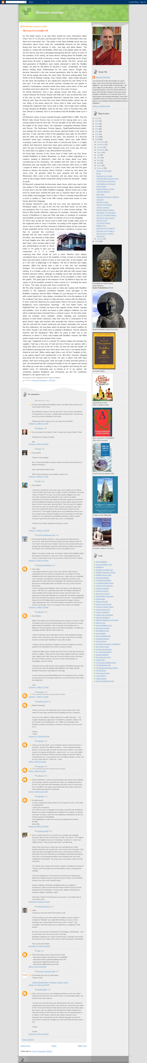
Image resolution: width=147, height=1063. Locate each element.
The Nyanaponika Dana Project (107, 668)
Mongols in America (103, 628)
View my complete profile (101, 106)
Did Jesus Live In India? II (105, 231)
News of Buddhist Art (103, 636)
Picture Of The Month (103, 171)
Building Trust (101, 226)
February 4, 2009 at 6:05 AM (38, 444)
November (101, 144)
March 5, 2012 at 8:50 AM (37, 967)
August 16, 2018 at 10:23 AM (39, 1034)
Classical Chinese (102, 591)
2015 (97, 124)
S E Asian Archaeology (104, 649)
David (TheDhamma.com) (46, 535)
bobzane (40, 428)
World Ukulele (42, 989)
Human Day (100, 236)
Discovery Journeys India (46, 971)
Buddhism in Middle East (104, 570)
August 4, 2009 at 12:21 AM (38, 792)
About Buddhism (101, 562)
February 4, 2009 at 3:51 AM (38, 423)
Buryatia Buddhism (102, 578)
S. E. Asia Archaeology (104, 652)
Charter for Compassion (104, 585)
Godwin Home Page (103, 609)
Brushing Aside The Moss (105, 210)
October (100, 147)
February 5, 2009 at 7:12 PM (38, 687)
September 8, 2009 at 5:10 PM (39, 902)
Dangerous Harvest (103, 594)
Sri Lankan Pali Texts (103, 657)
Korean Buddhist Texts (104, 625)
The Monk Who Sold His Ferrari (107, 178)
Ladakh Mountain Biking (40, 982)
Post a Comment (28, 1039)
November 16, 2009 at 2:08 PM (39, 946)
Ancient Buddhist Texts (104, 564)
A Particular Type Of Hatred (106, 212)
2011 (97, 134)
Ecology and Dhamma (103, 604)
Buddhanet (100, 567)
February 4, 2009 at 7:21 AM (38, 476)
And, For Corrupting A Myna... (106, 215)
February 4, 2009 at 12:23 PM (39, 530)
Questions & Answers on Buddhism (108, 644)
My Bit (98, 173)
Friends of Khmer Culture (105, 607)
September (101, 150)
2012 (97, 131)
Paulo (39, 449)
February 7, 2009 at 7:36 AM (38, 697)
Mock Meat (100, 194)
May (98, 160)
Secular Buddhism (102, 655)
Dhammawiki (100, 599)
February (100, 168)
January (100, 239)
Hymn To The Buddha (104, 205)
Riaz (38, 951)
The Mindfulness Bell (103, 665)
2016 (97, 121)
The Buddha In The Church (105, 184)
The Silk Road (101, 670)
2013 (97, 129)
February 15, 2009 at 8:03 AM (39, 736)
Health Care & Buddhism (104, 615)
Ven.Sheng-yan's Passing (105, 218)
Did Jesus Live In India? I (105, 233)
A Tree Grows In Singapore (105, 181)
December (101, 142)
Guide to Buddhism (102, 612)
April (98, 163)
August (99, 152)
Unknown (40, 612)
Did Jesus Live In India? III (105, 228)
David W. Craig (42, 701)
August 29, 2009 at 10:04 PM (39, 826)
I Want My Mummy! (103, 192)
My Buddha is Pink (102, 631)
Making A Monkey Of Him (105, 189)
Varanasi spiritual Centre (59, 982)
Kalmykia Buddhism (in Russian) (107, 620)
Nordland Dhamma (102, 639)
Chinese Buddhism (102, 588)
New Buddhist (101, 633)
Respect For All (101, 220)
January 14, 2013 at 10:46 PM (39, 985)
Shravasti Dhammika (44, 565)
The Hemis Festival (103, 223)
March (99, 165)
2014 (97, 126)
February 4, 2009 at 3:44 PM (38, 560)
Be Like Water (101, 186)
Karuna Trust (100, 623)
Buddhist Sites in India (103, 575)
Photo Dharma (101, 641)
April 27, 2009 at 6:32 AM (37, 762)
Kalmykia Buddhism (103, 617)
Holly (39, 481)
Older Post (82, 1046)
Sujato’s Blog (100, 660)
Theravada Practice (103, 673)
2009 (97, 139)
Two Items (100, 199)
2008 (97, 241)
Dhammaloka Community (105, 596)
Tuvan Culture (101, 676)
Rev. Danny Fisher (102, 647)
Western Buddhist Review (105, 681)
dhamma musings (50, 12)
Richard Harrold (42, 831)
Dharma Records (102, 601)
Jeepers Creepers (102, 207)
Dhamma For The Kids (104, 176)
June (99, 158)
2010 (97, 137)
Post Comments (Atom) (42, 1051)
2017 (97, 118)
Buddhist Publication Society (106, 572)
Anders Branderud (43, 906)
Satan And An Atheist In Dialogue (107, 197)
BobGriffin (40, 796)
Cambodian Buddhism (103, 580)
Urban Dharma (101, 678)
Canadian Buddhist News (105, 583)
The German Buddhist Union (106, 662)
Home (54, 1046)
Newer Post (25, 1046)
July (98, 155)
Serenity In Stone (102, 202)
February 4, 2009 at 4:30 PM (38, 607)
